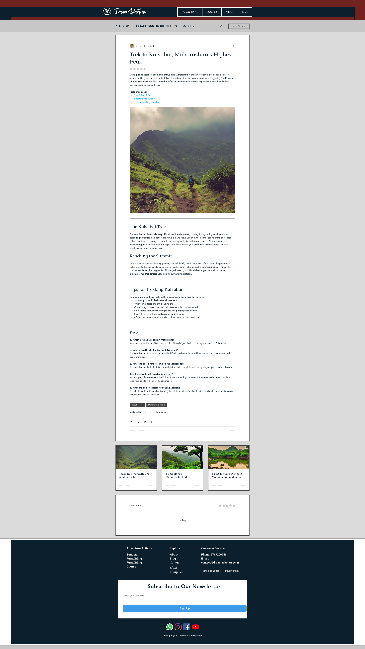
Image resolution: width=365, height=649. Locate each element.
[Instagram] (178, 630)
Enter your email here (134, 600)
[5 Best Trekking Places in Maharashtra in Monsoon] (228, 457)
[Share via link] (152, 421)
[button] (221, 26)
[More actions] (233, 46)
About (174, 558)
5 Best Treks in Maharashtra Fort (176, 475)
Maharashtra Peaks (156, 405)
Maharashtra (135, 412)
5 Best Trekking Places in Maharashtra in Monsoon (227, 475)
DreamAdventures (193, 639)
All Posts (122, 26)
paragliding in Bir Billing (156, 26)
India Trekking (160, 412)
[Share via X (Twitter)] (138, 421)
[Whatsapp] (169, 630)
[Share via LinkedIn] (145, 421)
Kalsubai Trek (137, 405)
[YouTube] (195, 630)
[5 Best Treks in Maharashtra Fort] (182, 457)
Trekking (147, 412)
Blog (173, 562)
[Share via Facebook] (131, 421)
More (186, 26)
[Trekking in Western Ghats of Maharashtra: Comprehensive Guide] (136, 457)
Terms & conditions (211, 574)
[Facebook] (186, 630)
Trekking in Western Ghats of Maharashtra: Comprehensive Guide (135, 475)
